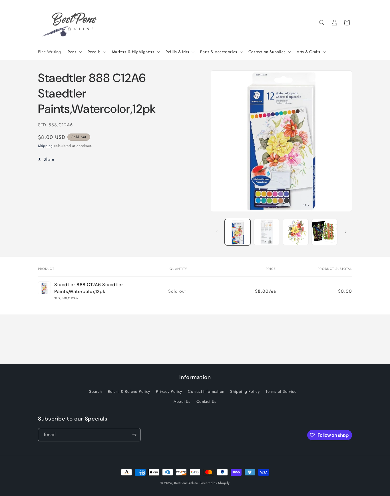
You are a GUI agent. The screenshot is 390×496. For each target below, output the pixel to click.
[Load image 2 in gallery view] (267, 232)
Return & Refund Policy (129, 391)
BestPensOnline (186, 483)
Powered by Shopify (215, 483)
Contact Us (206, 401)
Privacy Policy (169, 391)
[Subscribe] (134, 434)
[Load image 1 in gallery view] (238, 232)
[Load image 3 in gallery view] (296, 232)
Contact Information (206, 391)
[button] (74, 52)
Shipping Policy (245, 391)
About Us (182, 401)
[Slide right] (345, 232)
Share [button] (49, 159)
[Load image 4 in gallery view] (324, 232)
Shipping (45, 145)
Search (95, 391)
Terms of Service (281, 391)
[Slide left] (217, 232)
